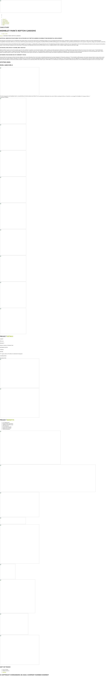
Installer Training (5, 22)
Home (1, 35)
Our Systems (4, 20)
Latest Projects (5, 21)
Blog (3, 24)
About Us (4, 19)
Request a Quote (5, 23)
